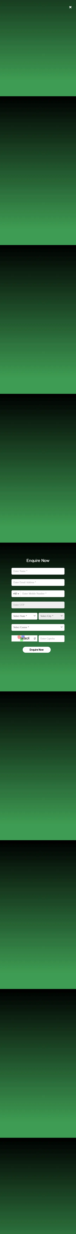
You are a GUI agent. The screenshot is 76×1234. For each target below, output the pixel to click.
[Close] (70, 7)
